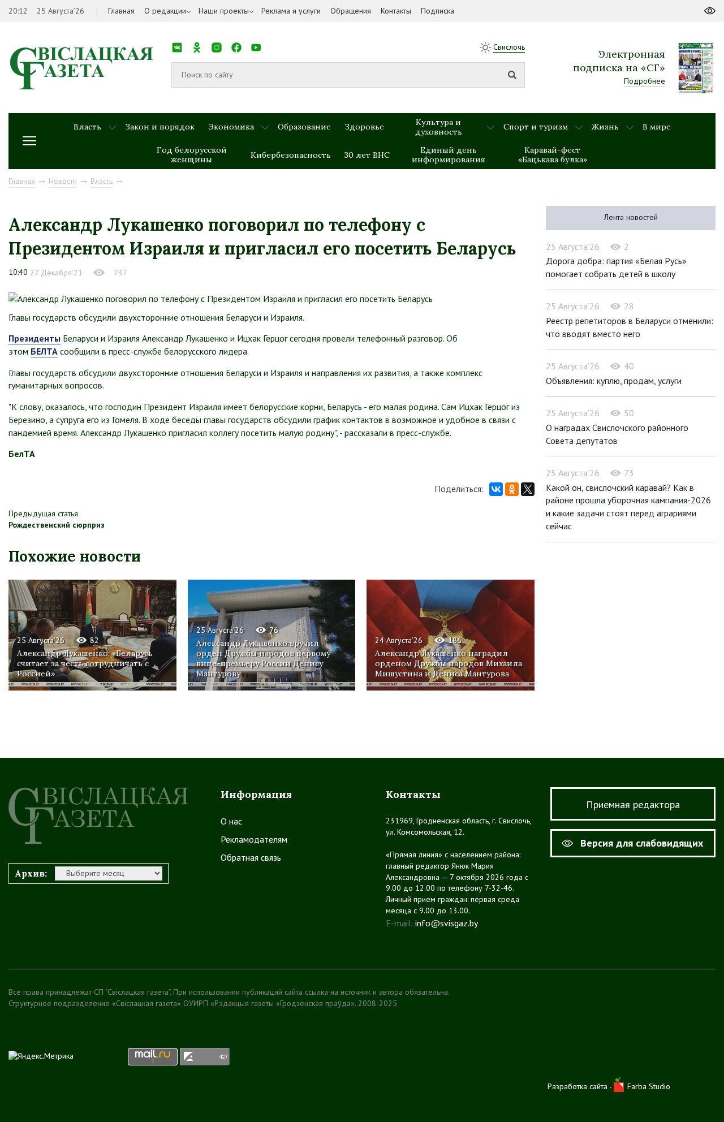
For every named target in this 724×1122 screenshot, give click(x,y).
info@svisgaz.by (446, 923)
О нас (231, 821)
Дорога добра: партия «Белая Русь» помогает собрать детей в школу (616, 267)
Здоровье (364, 127)
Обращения (350, 11)
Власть (87, 127)
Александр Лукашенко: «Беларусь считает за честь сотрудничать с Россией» (85, 663)
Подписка (437, 11)
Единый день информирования (448, 155)
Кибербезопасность (291, 155)
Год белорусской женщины (192, 155)
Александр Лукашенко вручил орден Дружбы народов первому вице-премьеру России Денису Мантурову (263, 658)
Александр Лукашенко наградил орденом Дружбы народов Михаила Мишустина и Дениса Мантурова (448, 663)
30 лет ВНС (367, 155)
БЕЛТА (44, 351)
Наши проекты (224, 11)
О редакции (165, 11)
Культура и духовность (438, 127)
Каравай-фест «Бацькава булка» (552, 155)
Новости (63, 181)
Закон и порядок (160, 127)
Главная (121, 11)
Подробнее (644, 81)
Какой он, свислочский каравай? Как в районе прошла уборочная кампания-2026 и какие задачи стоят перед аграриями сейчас (628, 507)
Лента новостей (631, 217)
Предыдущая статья (43, 513)
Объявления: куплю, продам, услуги (614, 380)
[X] (528, 489)
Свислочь (509, 47)
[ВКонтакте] (496, 489)
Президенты (34, 338)
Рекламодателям (254, 839)
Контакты (396, 11)
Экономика (231, 127)
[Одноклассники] (512, 489)
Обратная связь (251, 857)
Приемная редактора (633, 804)
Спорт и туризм (535, 127)
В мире (657, 127)
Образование (304, 127)
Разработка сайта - (581, 1086)
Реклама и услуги (291, 11)
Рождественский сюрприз (56, 525)
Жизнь (605, 127)
